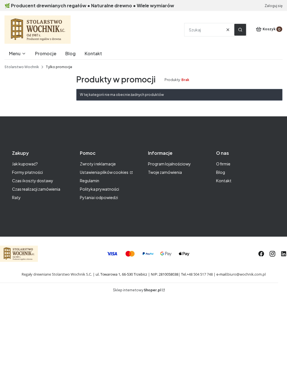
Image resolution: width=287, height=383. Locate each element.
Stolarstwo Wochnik (21, 67)
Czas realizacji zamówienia (36, 189)
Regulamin (89, 180)
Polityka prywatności (99, 189)
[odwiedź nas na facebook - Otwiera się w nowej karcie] (261, 253)
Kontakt (224, 180)
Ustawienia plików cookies (104, 172)
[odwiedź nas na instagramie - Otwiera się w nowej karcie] (272, 253)
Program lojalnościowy (169, 163)
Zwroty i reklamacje (98, 163)
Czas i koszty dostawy (32, 180)
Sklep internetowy (137, 290)
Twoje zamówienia (165, 172)
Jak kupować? (25, 163)
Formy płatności (27, 172)
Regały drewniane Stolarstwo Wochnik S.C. (57, 274)
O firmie (223, 163)
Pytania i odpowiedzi (99, 197)
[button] (240, 30)
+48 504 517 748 (200, 274)
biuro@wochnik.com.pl (246, 274)
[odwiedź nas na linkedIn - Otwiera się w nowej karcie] (283, 253)
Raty (16, 197)
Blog (220, 172)
